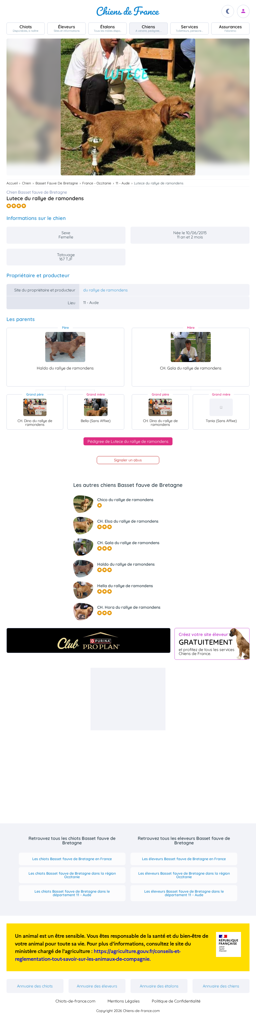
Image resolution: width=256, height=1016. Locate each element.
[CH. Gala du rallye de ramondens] (191, 347)
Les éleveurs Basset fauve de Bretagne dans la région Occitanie (184, 875)
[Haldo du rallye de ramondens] (65, 347)
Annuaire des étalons (159, 985)
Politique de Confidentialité (176, 1000)
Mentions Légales (124, 1000)
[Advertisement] (128, 699)
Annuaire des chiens (221, 985)
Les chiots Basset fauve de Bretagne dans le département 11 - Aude (72, 893)
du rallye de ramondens (105, 289)
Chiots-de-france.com (76, 1000)
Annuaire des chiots (35, 985)
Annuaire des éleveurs (97, 985)
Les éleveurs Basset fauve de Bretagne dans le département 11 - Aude (184, 893)
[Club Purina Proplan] (88, 640)
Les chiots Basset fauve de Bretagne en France (72, 859)
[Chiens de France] (128, 11)
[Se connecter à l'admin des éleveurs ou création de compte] (243, 11)
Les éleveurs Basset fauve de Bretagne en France (184, 859)
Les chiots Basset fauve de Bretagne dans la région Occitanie (72, 875)
